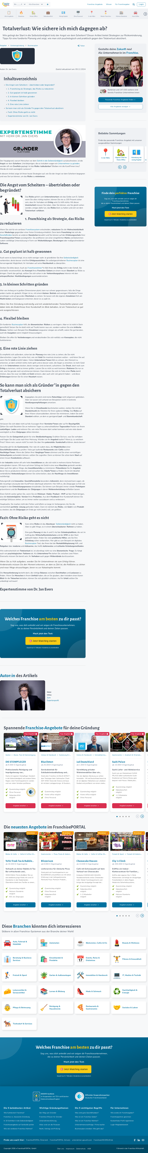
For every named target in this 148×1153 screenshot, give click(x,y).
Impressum (70, 1149)
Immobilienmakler (101, 755)
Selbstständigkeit (71, 257)
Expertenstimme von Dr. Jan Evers (22, 116)
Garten (8, 755)
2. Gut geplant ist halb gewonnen (22, 93)
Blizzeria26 (47, 861)
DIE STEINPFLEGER (16, 762)
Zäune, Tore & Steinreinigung (24, 755)
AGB (89, 1149)
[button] (134, 4)
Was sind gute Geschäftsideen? (87, 1113)
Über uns (60, 1149)
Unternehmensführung (47, 1121)
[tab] (117, 816)
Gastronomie (117, 755)
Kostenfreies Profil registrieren (122, 1121)
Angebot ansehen (19, 805)
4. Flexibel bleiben (16, 100)
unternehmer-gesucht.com (82, 1140)
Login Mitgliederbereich (119, 1125)
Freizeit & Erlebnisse (134, 854)
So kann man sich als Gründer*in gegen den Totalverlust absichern (35, 108)
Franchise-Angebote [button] (95, 4)
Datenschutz (81, 1149)
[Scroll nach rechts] (145, 14)
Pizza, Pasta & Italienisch (63, 854)
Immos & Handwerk (48, 755)
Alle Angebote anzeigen (119, 106)
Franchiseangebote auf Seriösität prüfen (19, 1125)
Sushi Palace (118, 762)
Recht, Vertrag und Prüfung (49, 1129)
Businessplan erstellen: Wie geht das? (89, 1129)
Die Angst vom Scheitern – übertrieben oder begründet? (30, 85)
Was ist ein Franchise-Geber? (86, 1117)
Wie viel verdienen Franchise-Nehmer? (18, 1129)
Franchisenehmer (35, 268)
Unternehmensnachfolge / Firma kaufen (90, 1125)
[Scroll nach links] (19, 14)
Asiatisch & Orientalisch (134, 755)
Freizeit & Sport (118, 854)
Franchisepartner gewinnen (121, 1117)
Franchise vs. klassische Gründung (17, 1117)
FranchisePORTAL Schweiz (60, 1140)
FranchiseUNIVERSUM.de (103, 1140)
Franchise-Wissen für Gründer (50, 1117)
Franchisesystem (33, 229)
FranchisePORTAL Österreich (37, 1140)
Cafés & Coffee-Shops (28, 854)
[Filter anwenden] (47, 4)
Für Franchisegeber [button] (122, 4)
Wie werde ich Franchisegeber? (122, 1113)
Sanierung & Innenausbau (69, 755)
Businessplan (33, 45)
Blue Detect (47, 762)
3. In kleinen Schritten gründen (21, 96)
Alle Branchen (34, 4)
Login (141, 4)
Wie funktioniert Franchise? (14, 1113)
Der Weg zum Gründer (47, 1113)
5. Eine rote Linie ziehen (18, 104)
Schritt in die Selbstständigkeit (50, 161)
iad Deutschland (85, 762)
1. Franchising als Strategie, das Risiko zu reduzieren (31, 89)
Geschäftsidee (6, 235)
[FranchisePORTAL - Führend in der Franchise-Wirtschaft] (5, 4)
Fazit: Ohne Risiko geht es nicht (21, 112)
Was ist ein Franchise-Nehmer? (86, 1121)
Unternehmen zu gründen (68, 163)
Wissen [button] (109, 4)
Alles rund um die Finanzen (49, 1125)
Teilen (82, 46)
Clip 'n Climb (119, 861)
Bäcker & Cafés (11, 854)
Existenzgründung (17, 45)
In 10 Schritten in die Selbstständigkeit (18, 1121)
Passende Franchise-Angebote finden (119, 100)
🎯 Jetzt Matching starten (43, 641)
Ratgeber (3, 45)
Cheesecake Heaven (87, 861)
